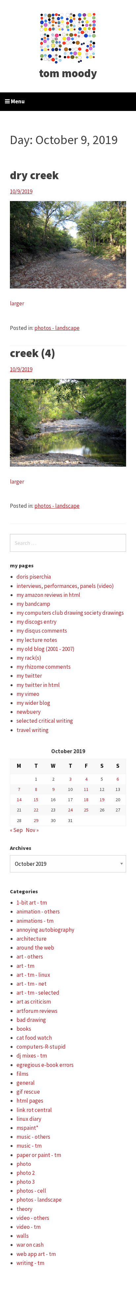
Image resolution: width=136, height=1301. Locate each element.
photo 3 (26, 1181)
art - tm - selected (38, 992)
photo (24, 1164)
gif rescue (28, 1091)
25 (86, 810)
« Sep (16, 830)
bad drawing (31, 1019)
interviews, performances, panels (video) (65, 586)
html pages (30, 1100)
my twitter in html (38, 685)
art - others (30, 956)
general (26, 1082)
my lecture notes (37, 640)
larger (17, 303)
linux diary (29, 1118)
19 (102, 800)
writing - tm (30, 1263)
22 (36, 810)
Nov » (32, 830)
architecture (32, 938)
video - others (33, 1218)
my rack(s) (29, 657)
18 (86, 800)
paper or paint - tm (39, 1155)
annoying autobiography (45, 929)
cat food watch (34, 1037)
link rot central (34, 1110)
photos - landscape (57, 328)
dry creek (34, 175)
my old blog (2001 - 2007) (46, 648)
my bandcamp (33, 603)
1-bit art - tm (32, 902)
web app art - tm (36, 1254)
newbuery (29, 711)
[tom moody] (68, 37)
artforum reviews (37, 1011)
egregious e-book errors (45, 1064)
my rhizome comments (44, 666)
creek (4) (32, 353)
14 (19, 800)
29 (36, 820)
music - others (33, 1136)
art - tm (25, 965)
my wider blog (33, 702)
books (24, 1028)
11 (86, 789)
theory (24, 1209)
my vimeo (28, 694)
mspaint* (27, 1127)
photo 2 (26, 1172)
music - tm (29, 1145)
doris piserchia (34, 576)
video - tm (29, 1226)
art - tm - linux (33, 974)
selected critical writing (45, 720)
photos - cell (31, 1190)
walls (23, 1235)
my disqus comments (42, 630)
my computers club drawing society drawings (70, 612)
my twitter (29, 675)
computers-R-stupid (41, 1046)
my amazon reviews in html (48, 594)
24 (70, 810)
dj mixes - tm (32, 1055)
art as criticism (34, 1001)
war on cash (30, 1244)
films (22, 1073)
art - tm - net (32, 983)
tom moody (68, 73)
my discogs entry (36, 621)
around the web (35, 947)
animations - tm (35, 920)
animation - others (38, 911)
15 (36, 800)
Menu (17, 101)
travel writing (33, 730)
